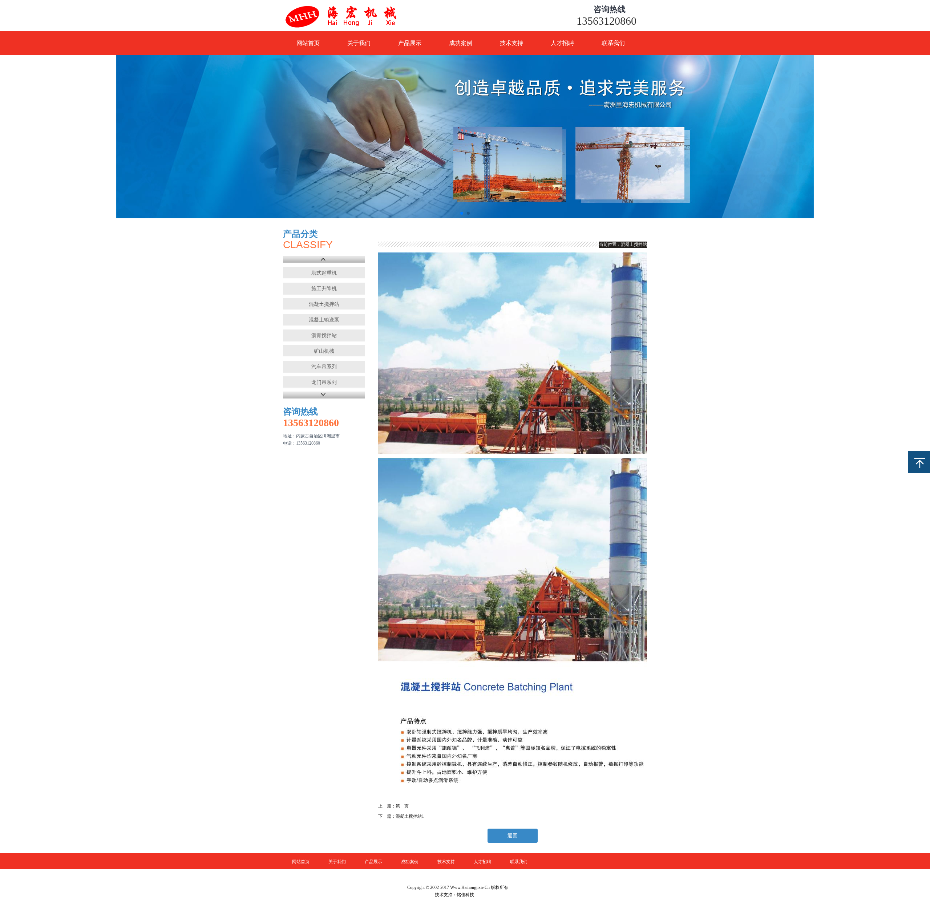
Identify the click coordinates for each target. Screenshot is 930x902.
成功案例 (460, 43)
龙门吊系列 (324, 382)
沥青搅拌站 (324, 335)
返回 (513, 835)
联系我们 (613, 43)
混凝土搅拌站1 (410, 816)
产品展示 (409, 43)
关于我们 (359, 43)
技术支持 (511, 43)
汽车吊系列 (324, 366)
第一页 (402, 806)
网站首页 (308, 43)
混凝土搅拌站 (324, 304)
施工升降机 (324, 288)
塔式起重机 (324, 273)
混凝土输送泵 (324, 320)
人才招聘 (562, 43)
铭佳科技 (465, 894)
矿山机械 (324, 351)
